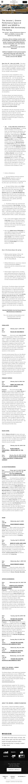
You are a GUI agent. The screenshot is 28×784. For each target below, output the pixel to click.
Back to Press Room (8, 12)
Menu (2, 2)
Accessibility (22, 776)
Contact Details (14, 769)
